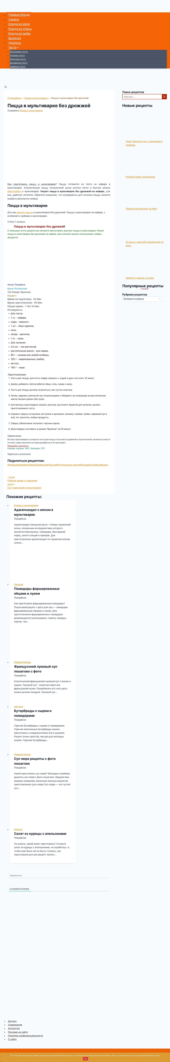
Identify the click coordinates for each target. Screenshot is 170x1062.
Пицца (51, 465)
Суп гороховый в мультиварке (24, 486)
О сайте (12, 1039)
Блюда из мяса (19, 24)
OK (85, 1059)
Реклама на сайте (18, 1032)
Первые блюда (19, 14)
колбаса (29, 465)
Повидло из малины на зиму (141, 208)
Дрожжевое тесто (19, 51)
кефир (20, 465)
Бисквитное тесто (18, 63)
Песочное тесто (18, 59)
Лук (37, 465)
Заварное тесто (17, 66)
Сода (91, 465)
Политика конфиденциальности (25, 1035)
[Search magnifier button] (164, 96)
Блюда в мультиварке (36, 98)
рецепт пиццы (25, 212)
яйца (104, 465)
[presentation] (43, 564)
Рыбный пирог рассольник (140, 176)
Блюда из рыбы (19, 33)
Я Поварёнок (14, 98)
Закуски (18, 584)
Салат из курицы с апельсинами (40, 834)
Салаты (13, 19)
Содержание (15, 1024)
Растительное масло (68, 465)
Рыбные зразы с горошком (22, 479)
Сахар (84, 465)
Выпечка (14, 38)
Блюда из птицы (20, 28)
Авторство (14, 1028)
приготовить (14, 191)
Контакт (12, 1021)
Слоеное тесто (17, 55)
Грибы (11, 465)
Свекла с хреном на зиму (140, 278)
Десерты (14, 42)
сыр (98, 465)
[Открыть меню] (5, 87)
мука (43, 465)
